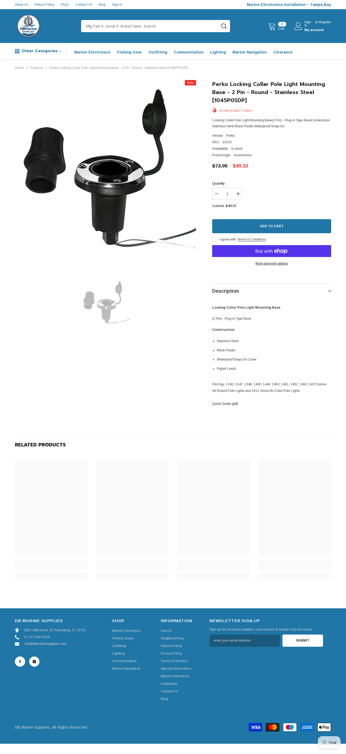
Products (36, 68)
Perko (230, 136)
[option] (105, 170)
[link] (51, 568)
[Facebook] (20, 661)
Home (19, 68)
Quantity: (218, 183)
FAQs (65, 4)
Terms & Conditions (251, 239)
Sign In (117, 4)
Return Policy (44, 4)
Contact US (83, 4)
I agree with (227, 239)
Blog (102, 4)
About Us (21, 4)
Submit (303, 640)
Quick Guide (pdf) (225, 404)
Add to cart (272, 226)
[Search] (155, 26)
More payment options (271, 263)
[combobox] (149, 26)
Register (325, 22)
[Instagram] (34, 661)
